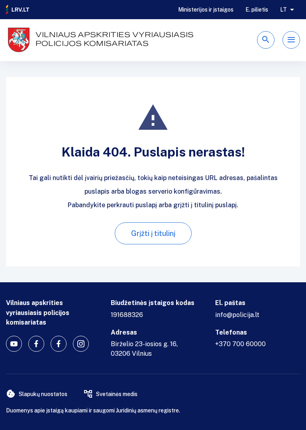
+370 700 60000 (240, 344)
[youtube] (14, 344)
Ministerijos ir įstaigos (205, 9)
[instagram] (81, 344)
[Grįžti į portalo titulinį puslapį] (18, 9)
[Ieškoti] (266, 40)
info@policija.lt (237, 315)
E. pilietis (256, 9)
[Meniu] (291, 40)
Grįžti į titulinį (153, 233)
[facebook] (36, 344)
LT (283, 9)
